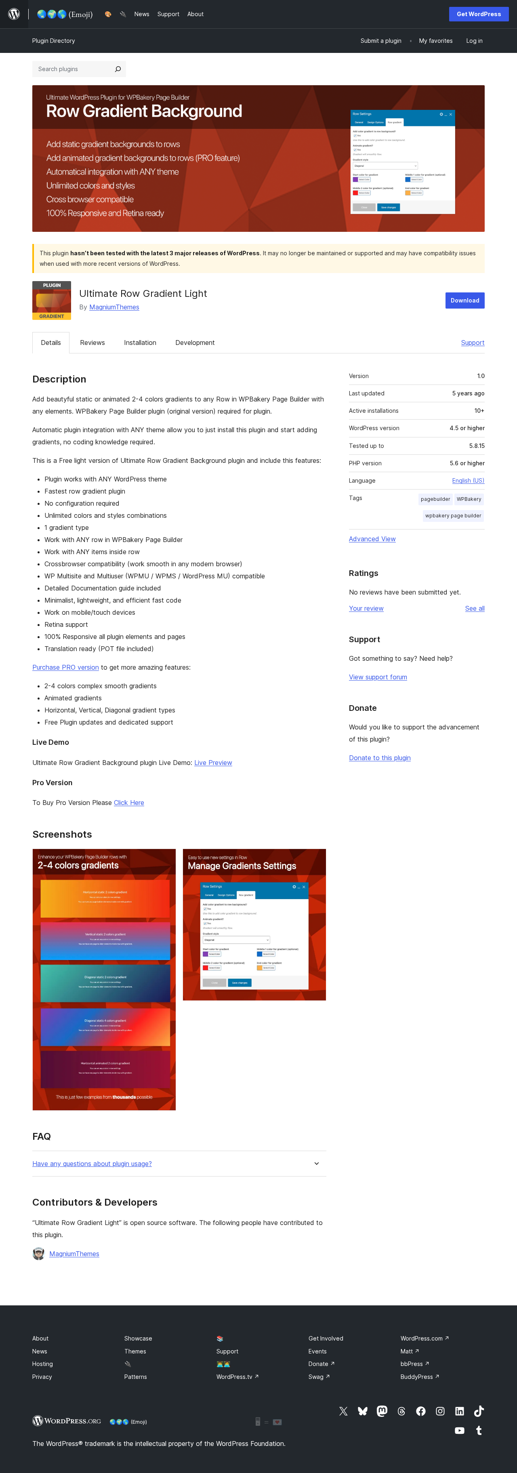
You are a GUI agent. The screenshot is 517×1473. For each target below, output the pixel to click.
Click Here (129, 802)
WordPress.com (425, 1338)
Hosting (42, 1363)
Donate (322, 1363)
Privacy (42, 1376)
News (39, 1351)
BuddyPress (420, 1376)
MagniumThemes (114, 307)
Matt (410, 1351)
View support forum (378, 677)
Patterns (135, 1376)
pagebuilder (435, 499)
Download (465, 300)
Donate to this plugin (380, 758)
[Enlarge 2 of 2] (315, 859)
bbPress (415, 1363)
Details (51, 342)
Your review (366, 608)
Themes (135, 1351)
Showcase (138, 1338)
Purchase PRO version (65, 667)
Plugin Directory (53, 40)
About (40, 1338)
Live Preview (213, 763)
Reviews (92, 342)
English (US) (468, 480)
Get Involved (326, 1338)
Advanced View (372, 539)
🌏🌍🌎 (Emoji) (128, 1421)
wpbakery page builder (453, 516)
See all (475, 608)
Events (318, 1351)
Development (195, 342)
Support (473, 342)
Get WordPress (479, 14)
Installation (140, 342)
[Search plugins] (118, 69)
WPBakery (469, 499)
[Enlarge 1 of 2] (165, 859)
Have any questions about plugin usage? (92, 1164)
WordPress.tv (237, 1376)
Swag (319, 1376)
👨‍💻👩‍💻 (223, 1363)
